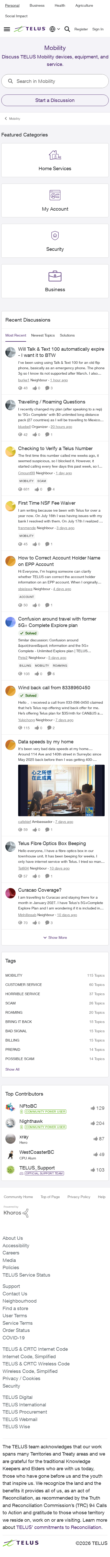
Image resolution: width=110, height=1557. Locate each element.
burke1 (23, 380)
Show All (12, 1069)
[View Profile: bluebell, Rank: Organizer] (10, 405)
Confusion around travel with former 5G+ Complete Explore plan (57, 622)
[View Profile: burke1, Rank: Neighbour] (10, 352)
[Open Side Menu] (7, 29)
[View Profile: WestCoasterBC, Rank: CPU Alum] (10, 1154)
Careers (11, 1252)
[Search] (67, 29)
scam (10, 1003)
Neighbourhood (20, 1301)
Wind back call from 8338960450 (54, 687)
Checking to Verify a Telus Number (55, 448)
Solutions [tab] (67, 335)
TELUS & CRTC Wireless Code (36, 1363)
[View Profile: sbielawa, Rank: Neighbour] (10, 561)
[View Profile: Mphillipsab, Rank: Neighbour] (10, 893)
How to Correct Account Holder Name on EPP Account (59, 561)
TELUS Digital (17, 1397)
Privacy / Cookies (21, 1378)
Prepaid (12, 1049)
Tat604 (23, 868)
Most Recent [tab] (15, 335)
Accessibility (16, 1245)
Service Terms (18, 1323)
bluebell (24, 426)
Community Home (18, 1196)
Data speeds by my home (45, 741)
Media (9, 1260)
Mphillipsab (27, 915)
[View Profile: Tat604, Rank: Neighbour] (10, 846)
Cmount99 (26, 473)
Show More (57, 937)
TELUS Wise (16, 1426)
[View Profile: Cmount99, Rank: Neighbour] (10, 451)
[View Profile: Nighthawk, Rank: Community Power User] (10, 1123)
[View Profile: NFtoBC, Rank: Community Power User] (10, 1108)
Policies (11, 1267)
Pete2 (23, 657)
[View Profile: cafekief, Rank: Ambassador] (10, 745)
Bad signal (16, 1031)
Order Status (16, 1330)
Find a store (15, 1308)
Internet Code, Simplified (29, 1356)
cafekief (24, 821)
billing (12, 1040)
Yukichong (26, 720)
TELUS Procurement (25, 1412)
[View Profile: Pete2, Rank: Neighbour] (10, 622)
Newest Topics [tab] (43, 335)
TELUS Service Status (26, 1275)
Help (101, 1196)
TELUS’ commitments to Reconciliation (58, 1527)
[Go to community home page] (30, 29)
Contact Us (15, 1293)
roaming (14, 1012)
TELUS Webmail (20, 1419)
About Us (13, 1238)
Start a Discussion (55, 100)
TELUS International (24, 1404)
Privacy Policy (79, 1196)
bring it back (18, 1021)
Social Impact (16, 16)
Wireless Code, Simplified (30, 1371)
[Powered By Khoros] (55, 1212)
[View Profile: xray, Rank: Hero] (10, 1138)
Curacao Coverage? (40, 890)
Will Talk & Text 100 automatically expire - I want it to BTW (61, 352)
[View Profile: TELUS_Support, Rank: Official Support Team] (10, 1170)
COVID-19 (14, 1337)
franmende (27, 528)
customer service (23, 984)
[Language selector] (54, 29)
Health (60, 5)
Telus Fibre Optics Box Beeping (52, 843)
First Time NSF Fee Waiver (46, 503)
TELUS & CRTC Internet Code (35, 1349)
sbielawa (25, 589)
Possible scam (19, 1058)
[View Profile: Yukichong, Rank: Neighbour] (10, 691)
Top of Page (50, 1196)
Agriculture (84, 5)
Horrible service (22, 994)
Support (11, 1286)
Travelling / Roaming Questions (51, 402)
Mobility (14, 119)
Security (11, 1386)
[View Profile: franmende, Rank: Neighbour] (10, 506)
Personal (12, 5)
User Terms (15, 1315)
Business (37, 5)
